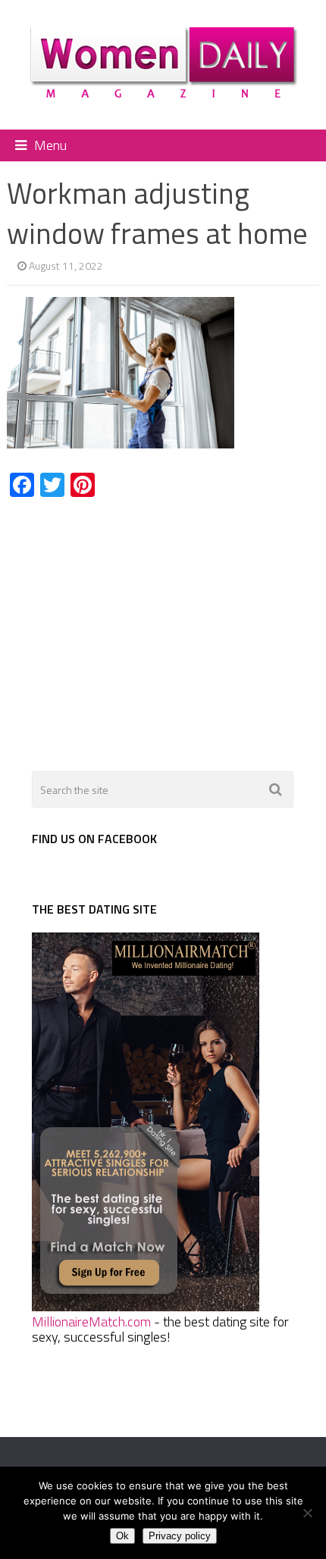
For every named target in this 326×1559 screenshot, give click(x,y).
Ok (122, 1536)
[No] (307, 1512)
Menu (50, 145)
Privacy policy (180, 1536)
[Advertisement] (134, 626)
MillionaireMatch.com (91, 1321)
